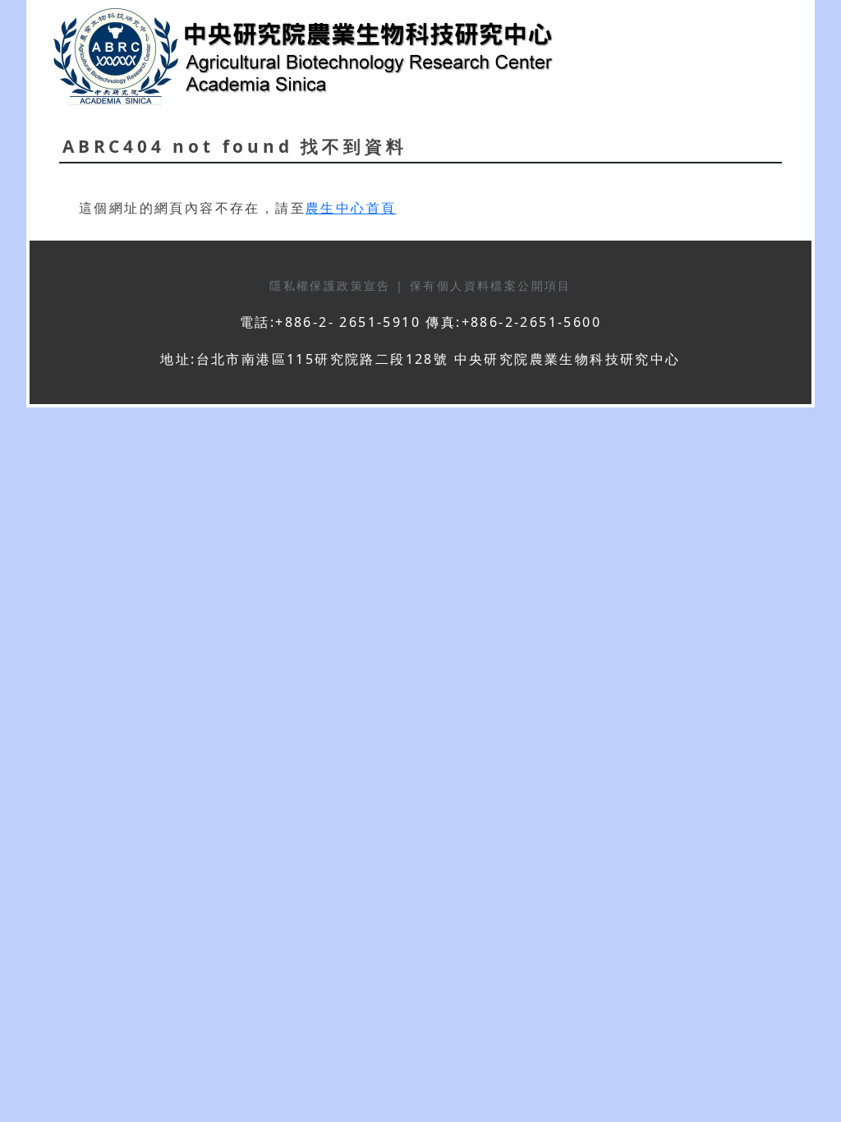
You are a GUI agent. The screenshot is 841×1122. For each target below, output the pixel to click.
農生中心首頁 (351, 208)
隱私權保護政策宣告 (332, 285)
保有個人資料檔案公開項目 (491, 285)
